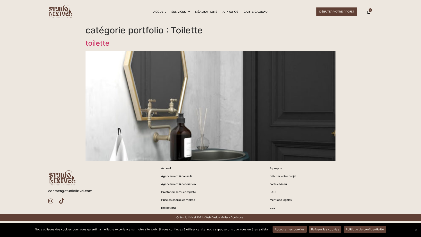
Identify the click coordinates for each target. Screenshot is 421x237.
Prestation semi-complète (178, 192)
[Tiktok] (61, 200)
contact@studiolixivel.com (70, 191)
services (178, 11)
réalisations (206, 11)
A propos (230, 11)
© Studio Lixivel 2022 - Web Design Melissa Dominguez (210, 217)
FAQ (273, 192)
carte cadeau (256, 11)
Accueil (159, 11)
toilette (97, 43)
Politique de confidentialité (365, 229)
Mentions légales (281, 199)
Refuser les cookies (325, 229)
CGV (273, 207)
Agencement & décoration (178, 184)
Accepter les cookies (290, 229)
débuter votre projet (283, 176)
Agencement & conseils (176, 176)
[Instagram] (50, 200)
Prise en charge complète (178, 199)
